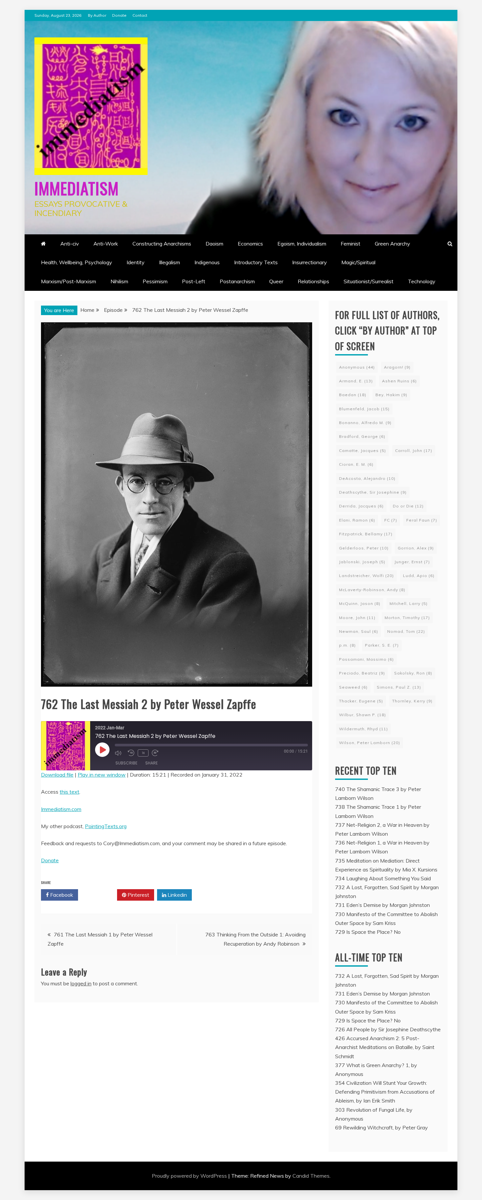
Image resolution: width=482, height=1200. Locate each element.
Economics (250, 243)
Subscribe (126, 763)
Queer (276, 281)
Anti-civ (69, 243)
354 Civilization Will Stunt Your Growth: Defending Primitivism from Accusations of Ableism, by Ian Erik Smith (385, 1092)
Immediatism (76, 188)
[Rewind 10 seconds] (131, 753)
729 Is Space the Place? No (368, 932)
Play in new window (102, 774)
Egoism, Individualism (301, 243)
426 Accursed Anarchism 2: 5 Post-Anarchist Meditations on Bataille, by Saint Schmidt (384, 1047)
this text (69, 791)
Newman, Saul (358, 631)
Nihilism (119, 281)
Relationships (313, 281)
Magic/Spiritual (358, 262)
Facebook (61, 894)
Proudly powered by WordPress (190, 1175)
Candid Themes (311, 1175)
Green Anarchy (392, 243)
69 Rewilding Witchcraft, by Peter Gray (381, 1127)
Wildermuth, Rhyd (363, 728)
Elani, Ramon (357, 520)
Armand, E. (356, 380)
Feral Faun (421, 520)
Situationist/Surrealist (368, 281)
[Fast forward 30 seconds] (157, 753)
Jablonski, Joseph (362, 561)
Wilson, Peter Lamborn (369, 742)
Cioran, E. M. (356, 464)
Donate (119, 15)
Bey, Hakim (391, 394)
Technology (421, 281)
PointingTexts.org (106, 826)
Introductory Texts (256, 262)
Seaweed (353, 687)
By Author (97, 15)
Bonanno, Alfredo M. (365, 422)
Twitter (99, 894)
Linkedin (176, 894)
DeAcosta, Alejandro (367, 478)
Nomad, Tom (406, 631)
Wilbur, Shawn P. (362, 714)
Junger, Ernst (412, 561)
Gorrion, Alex (416, 548)
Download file (57, 774)
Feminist (350, 243)
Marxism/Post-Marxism (68, 281)
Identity (136, 262)
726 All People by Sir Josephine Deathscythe (388, 1029)
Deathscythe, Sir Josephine (373, 492)
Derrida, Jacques (361, 506)
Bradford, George (362, 436)
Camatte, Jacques (362, 450)
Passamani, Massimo (366, 659)
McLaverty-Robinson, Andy (372, 589)
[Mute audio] (120, 753)
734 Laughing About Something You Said (383, 878)
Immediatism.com (61, 809)
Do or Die (408, 506)
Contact (139, 15)
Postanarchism (237, 281)
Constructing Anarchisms (161, 243)
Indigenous (207, 262)
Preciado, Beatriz (362, 673)
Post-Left (193, 281)
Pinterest (137, 894)
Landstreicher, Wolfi (366, 575)
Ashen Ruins (399, 380)
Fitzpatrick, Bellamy (365, 533)
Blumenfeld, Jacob (364, 408)
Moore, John (357, 617)
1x (143, 752)
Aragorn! (397, 367)
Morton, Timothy (407, 617)
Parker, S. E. (382, 645)
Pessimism (155, 281)
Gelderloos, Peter (364, 548)
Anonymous (357, 367)
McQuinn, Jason (359, 603)
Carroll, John (413, 450)
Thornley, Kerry (412, 700)
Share (151, 763)
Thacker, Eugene (361, 700)
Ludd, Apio (418, 575)
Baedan (352, 394)
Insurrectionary (309, 262)
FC (390, 520)
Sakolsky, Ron (413, 673)
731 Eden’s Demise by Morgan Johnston (382, 905)
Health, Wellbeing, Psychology (76, 262)
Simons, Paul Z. (399, 687)
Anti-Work (105, 243)
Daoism (214, 243)
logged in (80, 983)
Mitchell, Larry (409, 603)
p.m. (347, 645)
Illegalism (169, 262)
